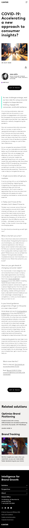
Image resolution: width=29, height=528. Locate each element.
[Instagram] (2, 508)
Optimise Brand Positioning (11, 415)
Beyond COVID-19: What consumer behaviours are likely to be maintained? (14, 372)
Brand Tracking (11, 434)
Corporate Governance (7, 519)
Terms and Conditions (7, 514)
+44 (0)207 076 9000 (8, 503)
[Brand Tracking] (14, 446)
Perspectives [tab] (5, 489)
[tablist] (14, 499)
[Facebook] (5, 508)
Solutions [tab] (4, 485)
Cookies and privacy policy (8, 517)
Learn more (6, 428)
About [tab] (3, 493)
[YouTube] (8, 508)
